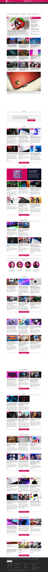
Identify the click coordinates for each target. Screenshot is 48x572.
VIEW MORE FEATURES (24, 162)
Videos (14, 3)
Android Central (26, 567)
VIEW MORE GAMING (23, 429)
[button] (40, 1)
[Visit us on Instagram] (27, 1)
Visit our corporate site (36, 558)
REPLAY (21, 3)
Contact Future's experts (18, 564)
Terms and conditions (9, 564)
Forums (8, 567)
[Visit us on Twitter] (25, 1)
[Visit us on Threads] (30, 1)
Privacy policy (25, 564)
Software (33, 3)
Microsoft (29, 3)
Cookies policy (34, 564)
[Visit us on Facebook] (24, 1)
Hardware (25, 3)
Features (10, 3)
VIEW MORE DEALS (23, 352)
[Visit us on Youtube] (26, 1)
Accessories (38, 3)
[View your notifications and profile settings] (38, 1)
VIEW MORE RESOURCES (24, 555)
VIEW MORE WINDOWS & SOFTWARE (23, 255)
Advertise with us (17, 567)
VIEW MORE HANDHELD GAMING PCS (23, 388)
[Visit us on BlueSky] (31, 1)
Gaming (17, 3)
